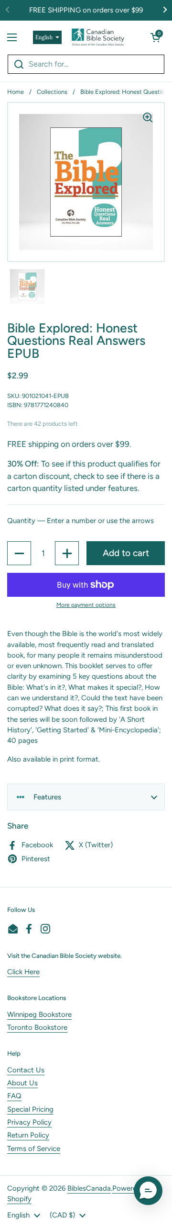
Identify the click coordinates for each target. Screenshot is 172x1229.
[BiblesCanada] (98, 37)
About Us (22, 1083)
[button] (155, 37)
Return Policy (28, 1135)
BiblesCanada (89, 1188)
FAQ (14, 1096)
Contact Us (25, 1070)
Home (15, 91)
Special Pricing (30, 1109)
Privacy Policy (29, 1122)
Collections (52, 91)
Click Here (23, 971)
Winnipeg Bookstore (39, 1014)
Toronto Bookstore (37, 1027)
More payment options (86, 605)
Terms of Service (33, 1148)
